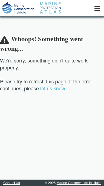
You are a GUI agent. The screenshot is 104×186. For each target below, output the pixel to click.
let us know (52, 88)
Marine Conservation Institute (79, 182)
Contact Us (11, 182)
